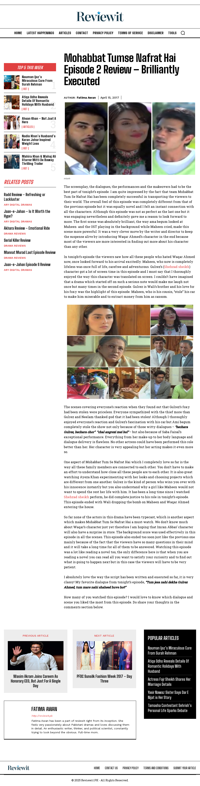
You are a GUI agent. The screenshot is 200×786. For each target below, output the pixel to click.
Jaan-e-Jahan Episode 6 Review (27, 264)
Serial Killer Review (17, 240)
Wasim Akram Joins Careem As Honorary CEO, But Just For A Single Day (36, 681)
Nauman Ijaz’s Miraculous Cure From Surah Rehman (37, 80)
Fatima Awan (86, 97)
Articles (28, 127)
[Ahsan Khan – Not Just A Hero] (12, 122)
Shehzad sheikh (176, 267)
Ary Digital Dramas (18, 204)
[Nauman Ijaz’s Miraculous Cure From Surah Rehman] (12, 82)
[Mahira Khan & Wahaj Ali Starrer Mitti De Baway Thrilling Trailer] (12, 162)
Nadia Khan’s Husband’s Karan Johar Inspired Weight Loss (38, 139)
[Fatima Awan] (19, 720)
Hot (25, 89)
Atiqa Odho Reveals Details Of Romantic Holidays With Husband (38, 100)
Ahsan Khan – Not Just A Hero (39, 120)
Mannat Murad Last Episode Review (29, 252)
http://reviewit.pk (41, 715)
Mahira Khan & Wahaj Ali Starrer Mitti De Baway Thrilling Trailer (39, 160)
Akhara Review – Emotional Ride (27, 228)
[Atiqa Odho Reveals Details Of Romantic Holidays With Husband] (12, 102)
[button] (183, 32)
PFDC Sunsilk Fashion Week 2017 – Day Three (104, 678)
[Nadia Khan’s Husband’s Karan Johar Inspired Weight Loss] (12, 141)
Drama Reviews (15, 233)
